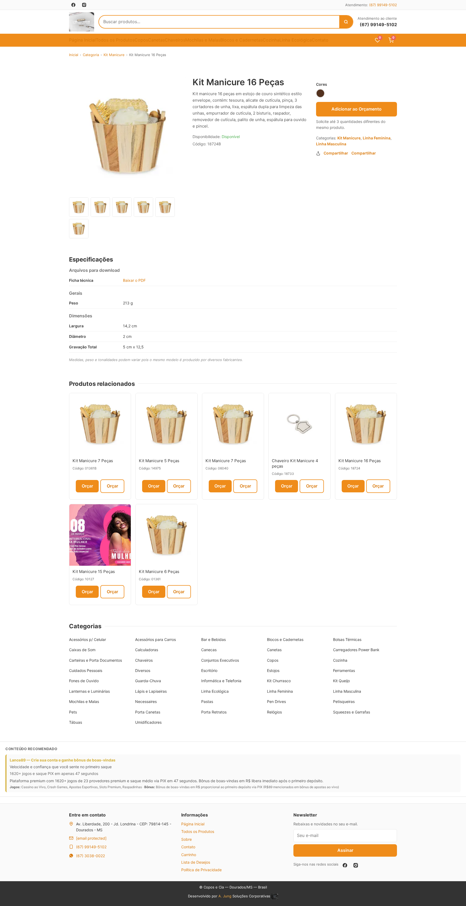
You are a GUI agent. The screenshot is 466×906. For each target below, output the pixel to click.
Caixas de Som (82, 649)
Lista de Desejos (195, 862)
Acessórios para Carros (155, 639)
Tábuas (75, 722)
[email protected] (91, 838)
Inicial (73, 55)
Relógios (274, 712)
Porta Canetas (147, 712)
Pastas (207, 701)
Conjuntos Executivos (220, 660)
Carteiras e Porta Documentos (95, 660)
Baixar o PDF (134, 280)
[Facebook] (345, 865)
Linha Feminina (376, 138)
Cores (321, 84)
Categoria (91, 55)
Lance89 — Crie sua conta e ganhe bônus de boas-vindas (62, 760)
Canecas (209, 649)
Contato (320, 40)
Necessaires (146, 701)
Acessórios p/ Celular (87, 639)
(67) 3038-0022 (90, 855)
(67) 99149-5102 (383, 5)
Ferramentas (344, 670)
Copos (141, 40)
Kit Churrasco (279, 680)
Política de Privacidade (201, 869)
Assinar (345, 850)
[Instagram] (355, 865)
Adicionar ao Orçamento (356, 109)
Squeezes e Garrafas (351, 712)
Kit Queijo (341, 680)
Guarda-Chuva (148, 680)
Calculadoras (146, 649)
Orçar (87, 486)
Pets (73, 712)
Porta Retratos (214, 712)
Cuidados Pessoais (85, 670)
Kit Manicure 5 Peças (159, 460)
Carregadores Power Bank (356, 649)
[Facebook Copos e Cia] (73, 5)
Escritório (209, 670)
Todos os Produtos (115, 40)
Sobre (186, 839)
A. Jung (224, 896)
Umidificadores (148, 722)
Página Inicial (82, 40)
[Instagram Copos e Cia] (84, 5)
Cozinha (271, 40)
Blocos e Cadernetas (241, 40)
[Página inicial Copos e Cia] (81, 21)
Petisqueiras (344, 701)
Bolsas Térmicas (347, 639)
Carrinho (188, 854)
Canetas (156, 40)
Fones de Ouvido (84, 680)
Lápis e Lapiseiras (151, 691)
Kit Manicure (114, 55)
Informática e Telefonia (221, 680)
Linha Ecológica (295, 40)
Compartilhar (336, 153)
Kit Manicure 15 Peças (94, 571)
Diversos (142, 670)
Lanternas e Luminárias (89, 691)
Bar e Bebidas (213, 639)
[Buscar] (346, 22)
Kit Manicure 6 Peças (159, 571)
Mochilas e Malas (202, 40)
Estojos (273, 670)
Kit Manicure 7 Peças (93, 460)
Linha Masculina (331, 144)
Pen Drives (276, 701)
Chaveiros (175, 40)
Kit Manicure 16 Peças (359, 460)
